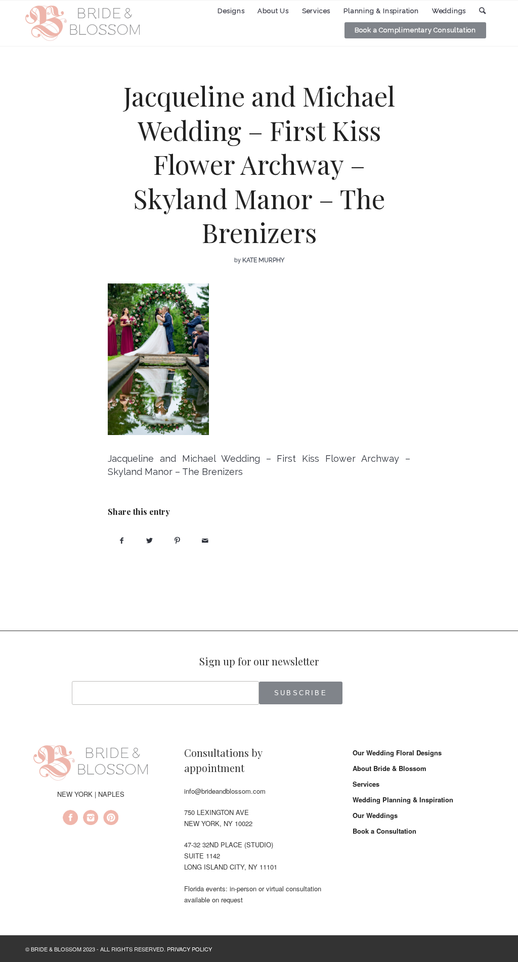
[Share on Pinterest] (177, 540)
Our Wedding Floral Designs (397, 752)
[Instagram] (90, 819)
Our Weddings (375, 815)
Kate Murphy (263, 260)
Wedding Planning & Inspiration (403, 799)
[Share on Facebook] (122, 540)
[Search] (482, 11)
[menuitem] (231, 11)
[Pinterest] (110, 819)
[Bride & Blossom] (90, 764)
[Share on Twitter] (149, 540)
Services (366, 784)
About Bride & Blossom (389, 768)
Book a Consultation (384, 831)
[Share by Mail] (205, 540)
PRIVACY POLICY (189, 949)
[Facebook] (70, 819)
